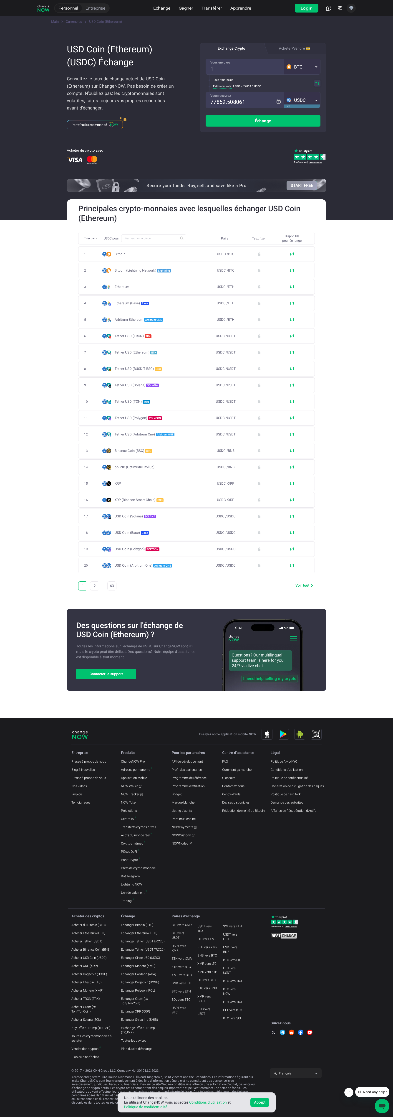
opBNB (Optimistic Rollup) (134, 467)
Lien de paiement (133, 892)
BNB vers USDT (203, 1011)
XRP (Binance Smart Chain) (139, 500)
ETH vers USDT (229, 970)
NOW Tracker (130, 794)
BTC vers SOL (232, 1018)
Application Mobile (134, 778)
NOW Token (129, 802)
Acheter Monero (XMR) (87, 990)
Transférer (212, 8)
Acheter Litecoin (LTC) (86, 982)
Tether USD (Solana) (136, 385)
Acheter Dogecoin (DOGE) (89, 974)
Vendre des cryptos (84, 1049)
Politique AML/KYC (284, 761)
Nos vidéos (79, 786)
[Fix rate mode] (278, 101)
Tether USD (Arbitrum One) (144, 434)
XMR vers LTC (207, 963)
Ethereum (122, 287)
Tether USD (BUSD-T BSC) (138, 369)
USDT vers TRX (204, 928)
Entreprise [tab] (95, 8)
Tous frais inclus (223, 79)
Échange (162, 8)
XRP (118, 484)
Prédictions (129, 810)
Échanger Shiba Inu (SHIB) (139, 1019)
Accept (260, 1102)
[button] (302, 66)
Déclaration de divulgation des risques (297, 786)
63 (112, 586)
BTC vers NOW (229, 991)
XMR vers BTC (182, 975)
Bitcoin (120, 254)
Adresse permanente (135, 769)
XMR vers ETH (207, 972)
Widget (177, 794)
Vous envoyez (220, 62)
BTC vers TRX (232, 981)
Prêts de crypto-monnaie (138, 868)
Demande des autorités (287, 802)
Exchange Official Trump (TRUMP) (138, 1030)
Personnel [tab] (68, 8)
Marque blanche (183, 802)
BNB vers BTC (207, 955)
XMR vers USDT (204, 999)
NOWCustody (181, 835)
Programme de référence (189, 778)
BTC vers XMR (182, 925)
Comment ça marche (237, 769)
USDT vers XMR (179, 948)
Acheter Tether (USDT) (86, 941)
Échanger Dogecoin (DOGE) (140, 982)
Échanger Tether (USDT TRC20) (143, 949)
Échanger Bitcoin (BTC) (137, 925)
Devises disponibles (235, 802)
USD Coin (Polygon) (137, 549)
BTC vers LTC (232, 960)
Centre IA (127, 819)
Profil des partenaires (187, 769)
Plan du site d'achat (85, 1057)
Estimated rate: (222, 86)
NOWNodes (180, 843)
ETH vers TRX (232, 1002)
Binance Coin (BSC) (133, 451)
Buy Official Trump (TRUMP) (90, 1028)
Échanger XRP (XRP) (135, 1011)
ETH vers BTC (181, 967)
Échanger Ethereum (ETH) (139, 933)
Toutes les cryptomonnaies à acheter (91, 1038)
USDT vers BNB (230, 949)
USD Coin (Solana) (135, 516)
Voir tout (302, 585)
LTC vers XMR (207, 939)
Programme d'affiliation (188, 786)
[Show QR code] (316, 734)
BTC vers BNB (207, 988)
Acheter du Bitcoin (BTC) (88, 925)
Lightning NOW (131, 884)
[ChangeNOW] (43, 8)
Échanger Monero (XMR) (138, 966)
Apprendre (240, 8)
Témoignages (80, 802)
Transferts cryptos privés (138, 827)
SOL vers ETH (232, 926)
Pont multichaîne (184, 819)
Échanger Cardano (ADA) (138, 974)
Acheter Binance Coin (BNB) (91, 949)
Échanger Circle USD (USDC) (140, 957)
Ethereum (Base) (131, 303)
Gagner (186, 8)
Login (306, 8)
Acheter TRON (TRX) (85, 998)
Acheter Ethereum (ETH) (88, 933)
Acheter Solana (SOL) (86, 1019)
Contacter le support (106, 674)
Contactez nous (233, 786)
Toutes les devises (133, 1040)
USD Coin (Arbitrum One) (143, 565)
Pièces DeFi (129, 851)
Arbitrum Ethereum (138, 320)
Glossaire (228, 778)
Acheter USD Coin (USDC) (89, 957)
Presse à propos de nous (88, 761)
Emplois (77, 794)
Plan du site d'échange (136, 1049)
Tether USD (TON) (132, 401)
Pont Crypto (129, 860)
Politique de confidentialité (289, 778)
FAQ (225, 761)
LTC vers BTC (206, 980)
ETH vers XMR (182, 958)
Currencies (74, 22)
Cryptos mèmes (132, 843)
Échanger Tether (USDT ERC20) (143, 941)
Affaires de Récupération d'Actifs (293, 810)
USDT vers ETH (230, 937)
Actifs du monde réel (135, 835)
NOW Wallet (129, 786)
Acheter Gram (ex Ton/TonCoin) (83, 1009)
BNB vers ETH (181, 983)
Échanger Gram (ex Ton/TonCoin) (134, 1001)
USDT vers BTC (179, 1010)
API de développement (187, 761)
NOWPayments (182, 827)
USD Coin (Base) (131, 533)
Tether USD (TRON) (133, 336)
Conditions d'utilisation (287, 769)
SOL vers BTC (181, 999)
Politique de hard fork (286, 794)
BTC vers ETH (181, 991)
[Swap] (317, 83)
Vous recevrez (220, 95)
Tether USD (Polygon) (138, 418)
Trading (126, 901)
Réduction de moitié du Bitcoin (243, 810)
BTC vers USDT (178, 935)
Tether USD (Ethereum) (135, 352)
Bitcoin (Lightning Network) (142, 270)
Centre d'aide (231, 794)
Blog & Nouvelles (83, 769)
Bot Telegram (130, 876)
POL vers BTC (232, 1010)
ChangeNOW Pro (133, 761)
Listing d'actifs (182, 810)
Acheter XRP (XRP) (84, 966)
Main (55, 22)
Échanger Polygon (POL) (138, 990)
